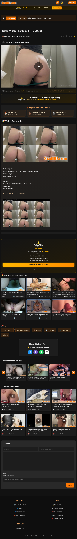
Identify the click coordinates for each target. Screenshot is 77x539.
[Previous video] (3, 372)
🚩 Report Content (57, 518)
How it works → (38, 270)
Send (70, 485)
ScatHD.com (11, 18)
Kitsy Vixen (6, 330)
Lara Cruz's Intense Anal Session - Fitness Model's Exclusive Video (62, 315)
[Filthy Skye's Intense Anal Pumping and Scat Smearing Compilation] (38, 306)
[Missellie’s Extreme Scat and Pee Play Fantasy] (13, 284)
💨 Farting (49, 330)
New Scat (22, 18)
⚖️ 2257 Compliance (57, 515)
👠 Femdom (64, 330)
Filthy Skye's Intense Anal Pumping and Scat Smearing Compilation (37, 315)
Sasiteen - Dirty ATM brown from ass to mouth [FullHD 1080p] (37, 378)
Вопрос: (5, 473)
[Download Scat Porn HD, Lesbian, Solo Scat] (9, 3)
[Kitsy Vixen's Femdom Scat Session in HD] (13, 396)
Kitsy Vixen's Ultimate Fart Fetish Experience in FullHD (12, 430)
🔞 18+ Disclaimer (57, 511)
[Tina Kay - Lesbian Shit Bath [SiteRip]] (59, 370)
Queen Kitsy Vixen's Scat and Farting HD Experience (37, 405)
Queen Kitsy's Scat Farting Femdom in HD (61, 430)
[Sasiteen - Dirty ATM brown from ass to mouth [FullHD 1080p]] (38, 370)
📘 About (19, 508)
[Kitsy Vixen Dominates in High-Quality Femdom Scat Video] (38, 420)
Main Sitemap (20, 528)
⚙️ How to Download (20, 505)
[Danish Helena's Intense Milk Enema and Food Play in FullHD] (38, 284)
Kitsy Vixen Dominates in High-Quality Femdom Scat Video (37, 430)
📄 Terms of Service (57, 508)
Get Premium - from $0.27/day (38, 264)
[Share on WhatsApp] (41, 352)
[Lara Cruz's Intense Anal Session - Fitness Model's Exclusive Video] (64, 306)
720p (4, 335)
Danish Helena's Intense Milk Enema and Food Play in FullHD (38, 293)
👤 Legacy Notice (20, 511)
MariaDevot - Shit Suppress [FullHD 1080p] (11, 315)
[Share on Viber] (35, 352)
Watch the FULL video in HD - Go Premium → (61, 91)
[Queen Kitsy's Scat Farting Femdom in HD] (64, 420)
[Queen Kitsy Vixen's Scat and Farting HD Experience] (38, 396)
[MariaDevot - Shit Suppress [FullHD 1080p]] (13, 306)
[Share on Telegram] (30, 352)
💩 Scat (36, 330)
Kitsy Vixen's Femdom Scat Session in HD (10, 405)
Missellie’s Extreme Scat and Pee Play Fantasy (12, 293)
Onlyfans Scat (22, 330)
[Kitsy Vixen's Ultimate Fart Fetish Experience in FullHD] (13, 420)
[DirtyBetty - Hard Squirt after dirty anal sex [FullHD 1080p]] (16, 370)
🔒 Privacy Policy (57, 505)
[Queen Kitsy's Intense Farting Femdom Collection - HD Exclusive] (64, 396)
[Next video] (73, 372)
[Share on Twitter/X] (47, 352)
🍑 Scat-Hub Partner (20, 515)
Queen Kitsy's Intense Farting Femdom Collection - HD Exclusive (62, 405)
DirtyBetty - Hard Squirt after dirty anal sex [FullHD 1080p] (16, 378)
